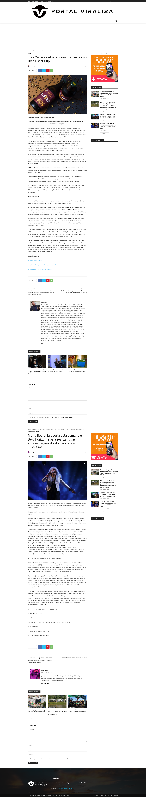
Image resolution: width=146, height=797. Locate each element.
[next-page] (32, 377)
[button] (116, 21)
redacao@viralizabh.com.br (64, 788)
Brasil (46, 51)
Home (29, 51)
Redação (33, 66)
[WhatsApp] (51, 70)
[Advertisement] (73, 36)
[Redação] (29, 66)
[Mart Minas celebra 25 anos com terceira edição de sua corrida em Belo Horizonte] (95, 116)
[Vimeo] (115, 1)
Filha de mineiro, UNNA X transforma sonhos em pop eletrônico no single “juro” (37, 371)
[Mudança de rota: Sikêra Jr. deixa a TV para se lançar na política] (57, 361)
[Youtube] (117, 1)
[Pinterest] (48, 70)
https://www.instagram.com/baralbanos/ (40, 269)
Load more (104, 133)
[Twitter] (112, 1)
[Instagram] (110, 1)
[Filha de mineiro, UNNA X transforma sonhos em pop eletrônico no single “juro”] (37, 361)
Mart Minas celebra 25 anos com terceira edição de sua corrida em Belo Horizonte (107, 116)
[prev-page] (29, 377)
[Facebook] (108, 1)
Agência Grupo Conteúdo (38, 51)
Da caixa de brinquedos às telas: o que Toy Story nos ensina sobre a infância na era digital (77, 371)
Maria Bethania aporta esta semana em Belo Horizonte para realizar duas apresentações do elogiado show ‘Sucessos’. (41, 292)
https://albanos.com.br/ (35, 260)
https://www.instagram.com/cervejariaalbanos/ (42, 265)
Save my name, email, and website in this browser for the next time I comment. (52, 417)
